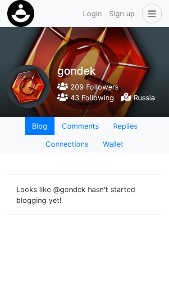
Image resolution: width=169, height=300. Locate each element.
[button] (150, 13)
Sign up (122, 13)
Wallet (113, 143)
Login (92, 13)
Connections (67, 143)
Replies (125, 125)
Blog (39, 125)
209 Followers (93, 86)
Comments (80, 125)
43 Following (91, 97)
